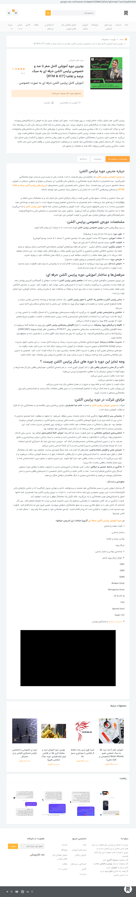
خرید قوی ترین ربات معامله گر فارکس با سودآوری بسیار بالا (82, 753)
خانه (126, 25)
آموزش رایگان (85, 26)
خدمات (118, 25)
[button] (15, 13)
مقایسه (47, 102)
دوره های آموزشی (108, 26)
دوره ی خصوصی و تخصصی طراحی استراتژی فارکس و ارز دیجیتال (24, 753)
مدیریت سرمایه (115, 621)
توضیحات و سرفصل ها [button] (117, 159)
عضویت (13, 846)
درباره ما (10, 26)
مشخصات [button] (98, 159)
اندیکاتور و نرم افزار (49, 26)
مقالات (36, 25)
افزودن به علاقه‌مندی (69, 102)
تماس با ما (19, 26)
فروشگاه (94, 25)
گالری (28, 25)
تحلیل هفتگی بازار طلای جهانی (68, 26)
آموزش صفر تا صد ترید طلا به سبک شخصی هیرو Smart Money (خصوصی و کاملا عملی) (111, 754)
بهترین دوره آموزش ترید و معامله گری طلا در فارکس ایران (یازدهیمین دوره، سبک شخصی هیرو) (53, 754)
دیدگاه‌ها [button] (83, 159)
